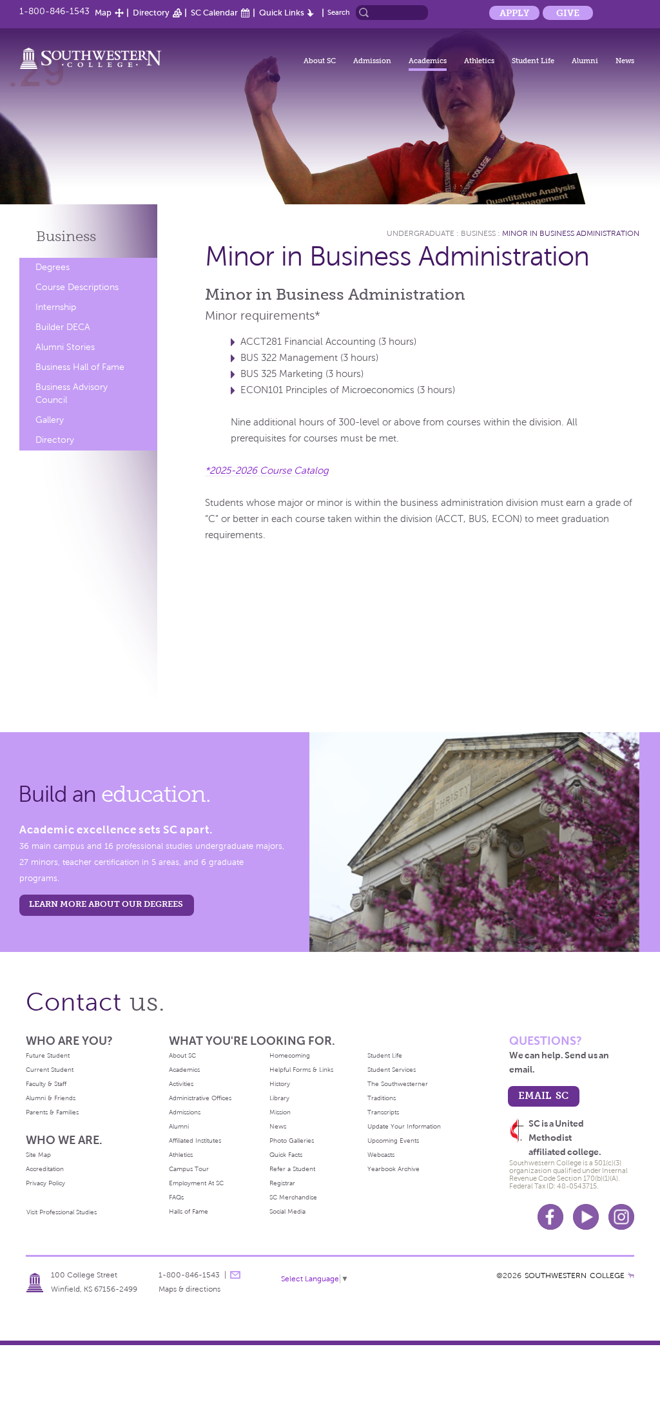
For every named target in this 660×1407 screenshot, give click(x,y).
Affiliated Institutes (195, 1140)
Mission (280, 1112)
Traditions (381, 1097)
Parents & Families (52, 1112)
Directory (151, 12)
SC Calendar (214, 12)
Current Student (49, 1069)
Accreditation (45, 1168)
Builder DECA (62, 327)
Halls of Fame (188, 1211)
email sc (543, 1095)
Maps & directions (189, 1289)
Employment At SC (196, 1183)
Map (103, 12)
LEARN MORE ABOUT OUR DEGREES (106, 904)
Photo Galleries (291, 1140)
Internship (55, 307)
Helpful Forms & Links (301, 1069)
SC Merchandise (293, 1197)
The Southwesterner (397, 1083)
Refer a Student (292, 1168)
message (235, 1275)
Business (66, 236)
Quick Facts (285, 1154)
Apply (514, 13)
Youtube (586, 1217)
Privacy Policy (45, 1183)
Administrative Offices (200, 1097)
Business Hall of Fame (79, 367)
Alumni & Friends (50, 1097)
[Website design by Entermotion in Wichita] (631, 1275)
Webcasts (380, 1154)
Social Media (287, 1211)
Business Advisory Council (71, 393)
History (279, 1083)
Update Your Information (404, 1126)
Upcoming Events (393, 1140)
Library (279, 1097)
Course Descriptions (77, 287)
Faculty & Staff (46, 1083)
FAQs (176, 1197)
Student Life (533, 60)
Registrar (282, 1183)
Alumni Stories (65, 347)
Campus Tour (189, 1168)
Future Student (48, 1055)
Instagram (621, 1217)
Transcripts (383, 1112)
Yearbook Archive (393, 1168)
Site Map (38, 1154)
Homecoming (289, 1055)
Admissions (184, 1112)
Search (338, 12)
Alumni (585, 60)
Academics (428, 60)
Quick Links (281, 12)
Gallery (49, 420)
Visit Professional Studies (61, 1212)
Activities (181, 1083)
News (625, 60)
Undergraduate (420, 233)
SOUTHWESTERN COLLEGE (575, 1275)
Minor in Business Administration (570, 233)
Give (567, 13)
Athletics (479, 60)
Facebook (550, 1217)
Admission (372, 60)
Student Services (391, 1069)
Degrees (52, 267)
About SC (320, 60)
